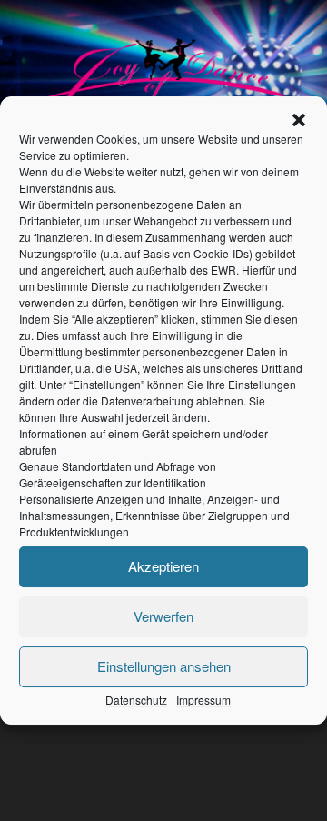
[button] (299, 120)
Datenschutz (136, 699)
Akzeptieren (163, 566)
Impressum (203, 699)
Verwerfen (163, 616)
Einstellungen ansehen (164, 666)
